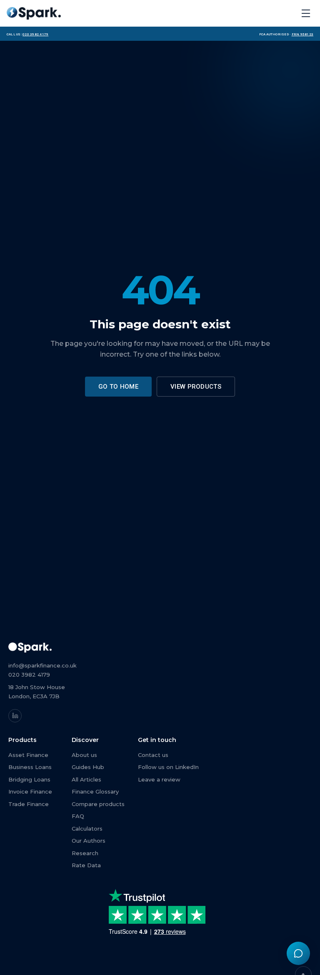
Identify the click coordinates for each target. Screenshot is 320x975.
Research (85, 853)
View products (195, 386)
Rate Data (86, 865)
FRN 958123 (302, 34)
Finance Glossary (95, 791)
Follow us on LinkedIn (168, 767)
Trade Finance (28, 804)
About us (84, 755)
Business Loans (30, 767)
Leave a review (159, 779)
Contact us (153, 755)
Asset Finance (28, 755)
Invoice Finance (30, 791)
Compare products (98, 804)
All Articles (86, 779)
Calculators (87, 828)
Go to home (118, 386)
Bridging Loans (29, 779)
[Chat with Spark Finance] (298, 953)
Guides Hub (88, 767)
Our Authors (88, 840)
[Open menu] (305, 13)
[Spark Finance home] (34, 13)
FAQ (78, 816)
